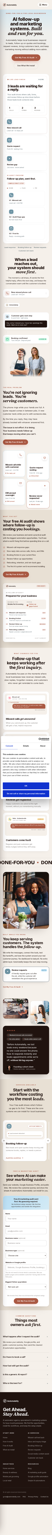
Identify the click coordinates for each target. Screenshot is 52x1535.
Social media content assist (38, 1454)
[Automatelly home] (10, 4)
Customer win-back (35, 1458)
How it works (8, 1442)
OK (26, 786)
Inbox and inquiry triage (37, 1442)
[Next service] (48, 1140)
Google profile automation (38, 1476)
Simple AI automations (36, 1481)
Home (5, 1438)
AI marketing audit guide (37, 1472)
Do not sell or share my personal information (26, 794)
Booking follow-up (35, 1446)
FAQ (24, 1497)
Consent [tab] (9, 746)
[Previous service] (4, 1140)
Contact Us (44, 1497)
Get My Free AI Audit (24, 57)
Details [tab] (26, 746)
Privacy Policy (33, 1497)
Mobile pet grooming (11, 1476)
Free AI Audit (8, 1446)
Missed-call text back (36, 1438)
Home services (8, 1468)
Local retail (7, 1481)
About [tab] (42, 746)
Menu (44, 5)
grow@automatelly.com (11, 1497)
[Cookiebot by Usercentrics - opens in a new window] (38, 739)
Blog (29, 1468)
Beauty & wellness (10, 1472)
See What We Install (26, 65)
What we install (9, 1450)
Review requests (34, 1450)
